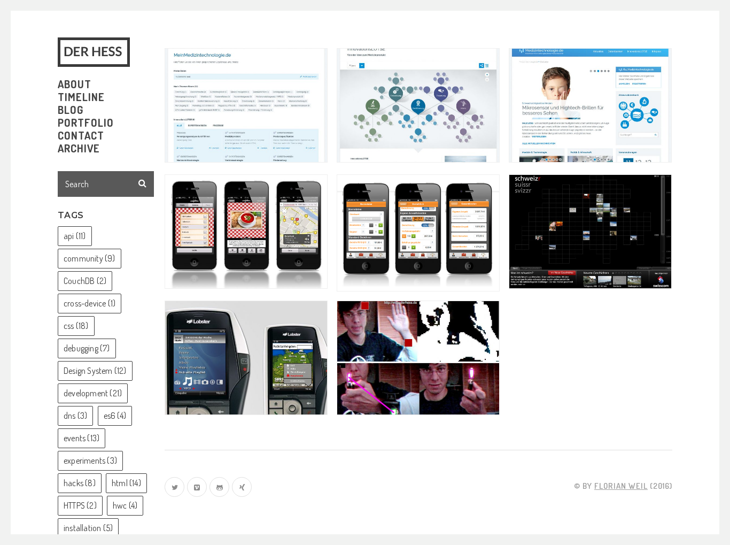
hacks (80, 483)
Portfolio (86, 122)
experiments (90, 460)
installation (88, 528)
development (93, 393)
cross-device (89, 303)
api (75, 236)
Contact (81, 135)
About (74, 84)
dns (75, 415)
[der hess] (96, 52)
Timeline (81, 96)
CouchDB (85, 280)
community (89, 258)
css (76, 325)
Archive (79, 148)
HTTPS (80, 505)
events (81, 438)
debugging (87, 348)
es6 (115, 415)
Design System (95, 370)
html (126, 483)
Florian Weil (621, 486)
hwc (125, 505)
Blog (70, 109)
